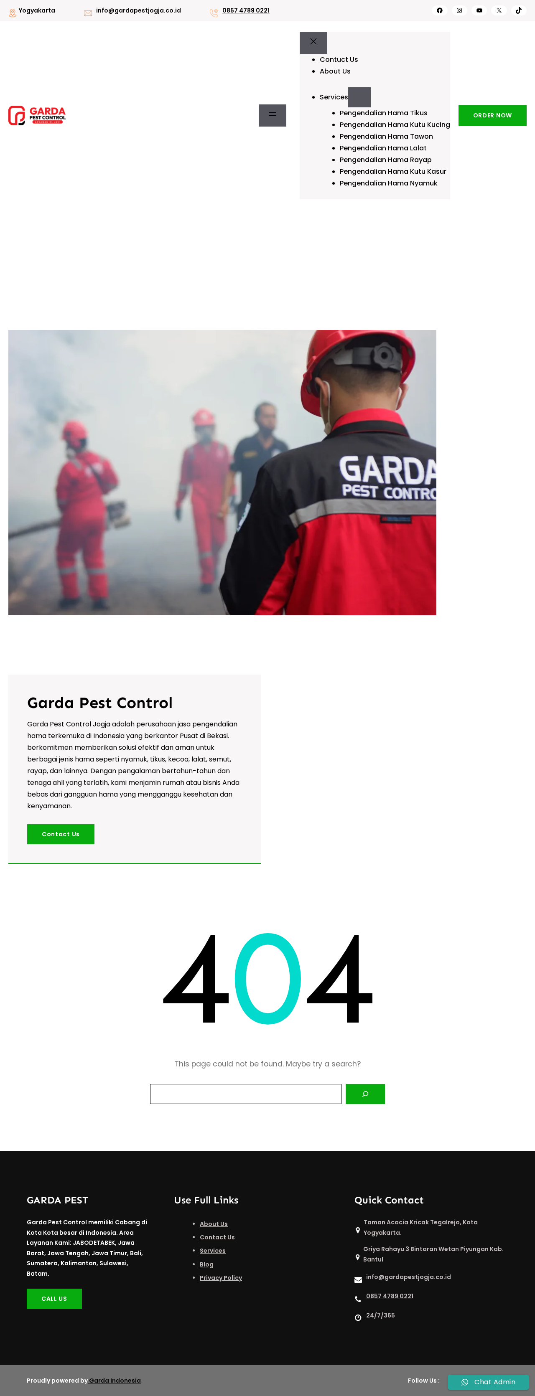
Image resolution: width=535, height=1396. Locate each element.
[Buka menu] (272, 115)
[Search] (365, 1094)
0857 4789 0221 (246, 10)
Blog (207, 1264)
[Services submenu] (359, 97)
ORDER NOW (492, 115)
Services (213, 1250)
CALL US (54, 1298)
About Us (214, 1224)
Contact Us (61, 834)
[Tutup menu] (313, 43)
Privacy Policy (221, 1278)
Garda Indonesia (115, 1380)
